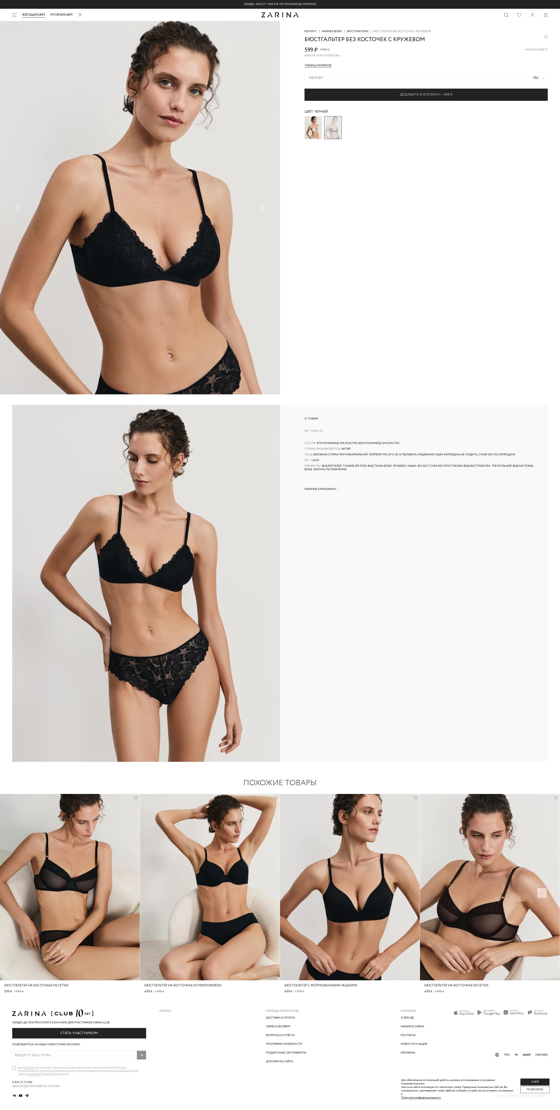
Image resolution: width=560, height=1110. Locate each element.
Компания (408, 1011)
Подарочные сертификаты (286, 1053)
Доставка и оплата (280, 1018)
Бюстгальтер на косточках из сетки (36, 985)
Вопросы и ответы (280, 1035)
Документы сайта (279, 1061)
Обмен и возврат (278, 1026)
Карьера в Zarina (412, 1026)
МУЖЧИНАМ (61, 14)
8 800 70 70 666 (22, 1082)
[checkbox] (14, 1068)
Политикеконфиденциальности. (421, 1098)
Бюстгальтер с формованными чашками (320, 985)
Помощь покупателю (282, 1011)
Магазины (408, 1053)
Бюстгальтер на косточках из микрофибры (182, 985)
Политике (34, 1074)
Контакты (408, 1035)
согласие (29, 1068)
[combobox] (426, 78)
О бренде (407, 1018)
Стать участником (79, 1033)
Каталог (165, 1011)
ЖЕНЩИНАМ (33, 14)
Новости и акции (414, 1044)
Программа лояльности (284, 1044)
